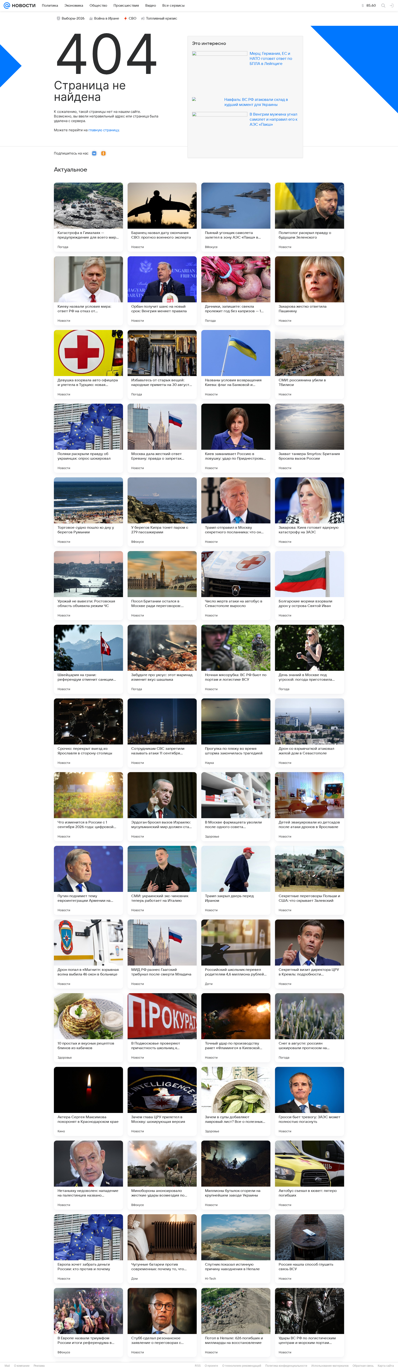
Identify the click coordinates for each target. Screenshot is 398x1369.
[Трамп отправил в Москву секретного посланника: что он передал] (235, 511)
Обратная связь (363, 1365)
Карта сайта (386, 1365)
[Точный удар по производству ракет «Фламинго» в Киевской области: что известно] (235, 1027)
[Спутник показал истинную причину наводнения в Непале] (235, 1248)
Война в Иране (106, 18)
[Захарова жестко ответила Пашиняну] (309, 290)
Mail (7, 1365)
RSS (198, 1365)
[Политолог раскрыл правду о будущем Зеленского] (309, 217)
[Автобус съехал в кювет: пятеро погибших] (309, 1175)
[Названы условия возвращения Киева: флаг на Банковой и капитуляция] (235, 364)
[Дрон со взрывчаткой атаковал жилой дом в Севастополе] (309, 733)
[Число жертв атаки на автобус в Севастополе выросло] (235, 585)
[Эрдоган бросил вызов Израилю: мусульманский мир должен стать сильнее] (162, 806)
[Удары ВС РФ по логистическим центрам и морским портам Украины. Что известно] (309, 1322)
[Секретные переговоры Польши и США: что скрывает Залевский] (309, 880)
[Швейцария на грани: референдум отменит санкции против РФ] (88, 659)
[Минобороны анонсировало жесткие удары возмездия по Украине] (162, 1175)
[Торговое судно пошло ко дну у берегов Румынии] (88, 511)
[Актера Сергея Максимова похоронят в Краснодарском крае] (88, 1101)
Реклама (39, 1365)
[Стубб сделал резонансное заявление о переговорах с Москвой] (162, 1322)
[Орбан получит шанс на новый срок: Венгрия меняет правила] (162, 290)
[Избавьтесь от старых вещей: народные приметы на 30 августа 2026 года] (162, 364)
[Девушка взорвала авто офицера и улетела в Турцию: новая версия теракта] (88, 364)
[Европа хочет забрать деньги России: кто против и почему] (88, 1248)
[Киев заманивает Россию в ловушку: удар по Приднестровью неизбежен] (235, 438)
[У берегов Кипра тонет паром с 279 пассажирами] (162, 511)
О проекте (211, 1365)
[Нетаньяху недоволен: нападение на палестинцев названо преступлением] (88, 1175)
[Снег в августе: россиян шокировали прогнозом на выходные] (309, 1027)
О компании (21, 1365)
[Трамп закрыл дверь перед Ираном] (235, 880)
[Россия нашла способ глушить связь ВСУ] (309, 1248)
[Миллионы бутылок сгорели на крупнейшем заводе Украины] (235, 1175)
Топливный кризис (161, 18)
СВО (132, 18)
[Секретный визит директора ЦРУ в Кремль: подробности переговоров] (309, 954)
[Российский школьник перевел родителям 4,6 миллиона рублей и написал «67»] (235, 954)
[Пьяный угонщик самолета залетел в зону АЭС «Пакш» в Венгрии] (235, 217)
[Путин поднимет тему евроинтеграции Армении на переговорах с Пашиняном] (88, 880)
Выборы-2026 (73, 18)
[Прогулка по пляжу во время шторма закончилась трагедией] (235, 733)
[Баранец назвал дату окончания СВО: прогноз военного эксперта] (162, 217)
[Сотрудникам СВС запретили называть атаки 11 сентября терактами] (162, 733)
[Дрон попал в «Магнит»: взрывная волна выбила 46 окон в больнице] (88, 954)
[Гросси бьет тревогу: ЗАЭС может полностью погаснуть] (309, 1101)
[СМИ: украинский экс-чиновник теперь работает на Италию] (162, 880)
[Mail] (7, 5)
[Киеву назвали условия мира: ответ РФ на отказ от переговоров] (88, 290)
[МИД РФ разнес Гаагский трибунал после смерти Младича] (162, 954)
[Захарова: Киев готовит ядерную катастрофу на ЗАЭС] (309, 511)
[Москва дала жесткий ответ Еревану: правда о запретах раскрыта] (162, 438)
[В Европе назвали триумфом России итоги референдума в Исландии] (88, 1322)
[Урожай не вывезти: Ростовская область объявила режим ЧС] (88, 585)
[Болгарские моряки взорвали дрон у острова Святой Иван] (309, 585)
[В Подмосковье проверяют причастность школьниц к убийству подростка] (162, 1027)
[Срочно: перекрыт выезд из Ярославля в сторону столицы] (88, 733)
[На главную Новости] (22, 5)
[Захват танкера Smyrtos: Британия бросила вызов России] (309, 438)
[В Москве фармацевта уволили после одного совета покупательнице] (235, 806)
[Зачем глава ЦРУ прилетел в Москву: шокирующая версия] (162, 1101)
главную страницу (103, 130)
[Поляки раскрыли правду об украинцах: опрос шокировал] (88, 438)
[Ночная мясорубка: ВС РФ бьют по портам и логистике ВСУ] (235, 659)
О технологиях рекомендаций (241, 1365)
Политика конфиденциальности (286, 1365)
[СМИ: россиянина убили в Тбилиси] (309, 364)
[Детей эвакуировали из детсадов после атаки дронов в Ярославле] (309, 806)
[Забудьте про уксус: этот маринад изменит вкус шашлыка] (162, 659)
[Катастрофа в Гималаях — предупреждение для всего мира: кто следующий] (88, 217)
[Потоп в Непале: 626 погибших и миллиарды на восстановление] (235, 1322)
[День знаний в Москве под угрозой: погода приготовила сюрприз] (309, 659)
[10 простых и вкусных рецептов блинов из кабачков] (88, 1027)
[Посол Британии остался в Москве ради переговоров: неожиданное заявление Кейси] (162, 585)
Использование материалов (329, 1365)
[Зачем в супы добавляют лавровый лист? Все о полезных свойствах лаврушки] (235, 1101)
